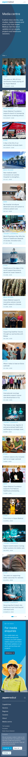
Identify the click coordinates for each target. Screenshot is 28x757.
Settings (5, 753)
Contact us (9, 653)
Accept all (6, 748)
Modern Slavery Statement (8, 731)
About (4, 718)
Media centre (7, 722)
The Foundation (6, 726)
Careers (5, 715)
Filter (3, 55)
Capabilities (6, 704)
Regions (5, 711)
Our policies (5, 728)
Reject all (16, 748)
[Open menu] (24, 2)
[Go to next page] (25, 616)
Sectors (5, 708)
